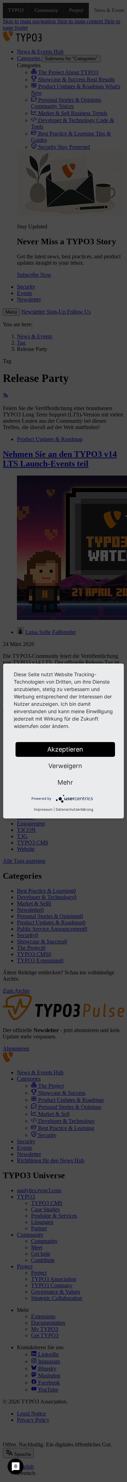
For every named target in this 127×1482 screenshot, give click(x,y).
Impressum (43, 809)
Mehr (65, 782)
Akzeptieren (65, 749)
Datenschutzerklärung (74, 809)
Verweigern (65, 766)
